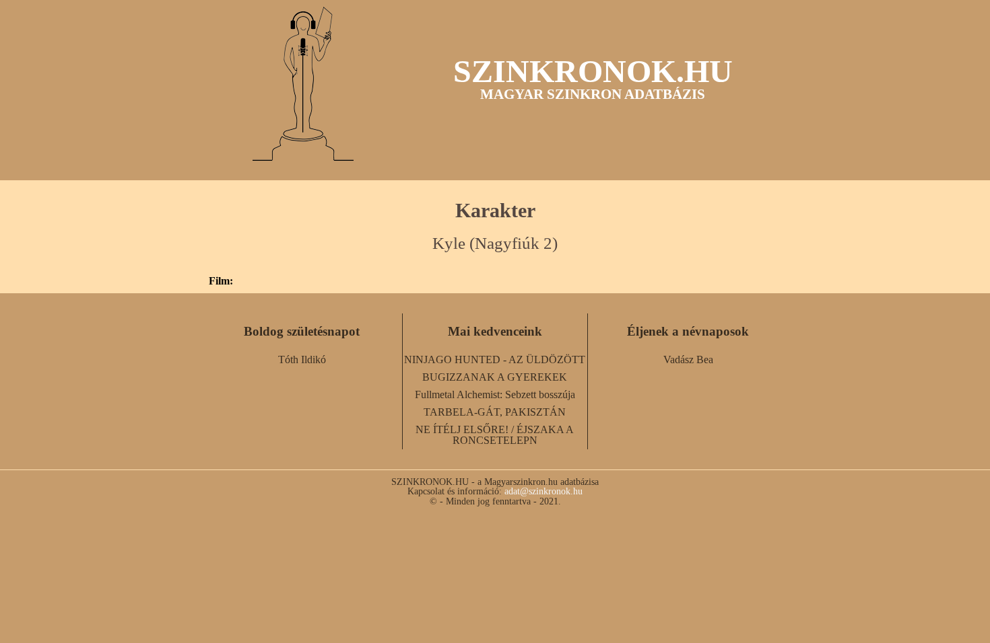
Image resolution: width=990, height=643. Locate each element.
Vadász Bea (688, 359)
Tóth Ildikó (302, 359)
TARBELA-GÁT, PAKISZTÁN (495, 412)
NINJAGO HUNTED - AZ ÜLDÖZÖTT (494, 359)
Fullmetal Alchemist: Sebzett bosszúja (495, 394)
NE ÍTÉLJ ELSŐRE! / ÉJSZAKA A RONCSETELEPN (495, 435)
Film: (221, 281)
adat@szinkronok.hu (543, 491)
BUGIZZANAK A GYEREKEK (494, 377)
